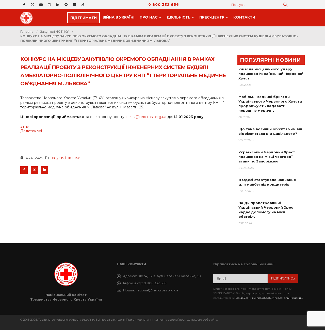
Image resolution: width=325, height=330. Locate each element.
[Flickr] (74, 4)
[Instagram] (49, 4)
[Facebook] (24, 4)
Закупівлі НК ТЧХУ (65, 158)
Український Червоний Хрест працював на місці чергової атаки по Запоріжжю (266, 156)
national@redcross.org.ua (157, 290)
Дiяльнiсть (178, 17)
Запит (25, 126)
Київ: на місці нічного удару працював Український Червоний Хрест (270, 73)
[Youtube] (40, 4)
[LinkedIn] (57, 4)
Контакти (244, 17)
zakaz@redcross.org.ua (145, 116)
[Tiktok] (82, 4)
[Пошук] (285, 4)
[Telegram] (66, 4)
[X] (32, 4)
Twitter (34, 170)
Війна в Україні (118, 17)
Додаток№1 (31, 131)
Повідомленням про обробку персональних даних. (268, 298)
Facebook (24, 170)
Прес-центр (211, 17)
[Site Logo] (28, 17)
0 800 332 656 (163, 4)
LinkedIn (44, 170)
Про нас (149, 17)
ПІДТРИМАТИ (83, 17)
